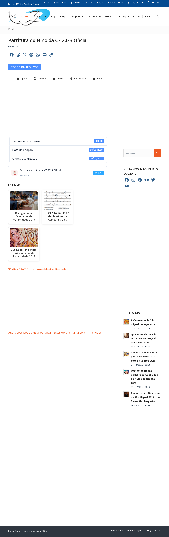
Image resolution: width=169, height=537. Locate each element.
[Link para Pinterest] (148, 2)
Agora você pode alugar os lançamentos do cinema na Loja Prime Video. (55, 332)
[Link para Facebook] (128, 2)
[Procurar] (157, 16)
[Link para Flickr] (153, 2)
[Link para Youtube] (143, 2)
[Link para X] (133, 2)
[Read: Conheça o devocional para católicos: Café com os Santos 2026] (126, 354)
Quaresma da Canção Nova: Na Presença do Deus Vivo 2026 (144, 338)
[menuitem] (46, 2)
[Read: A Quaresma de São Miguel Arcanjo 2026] (126, 322)
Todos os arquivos (24, 67)
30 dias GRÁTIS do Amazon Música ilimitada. (37, 269)
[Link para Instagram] (138, 2)
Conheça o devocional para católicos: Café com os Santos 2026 (144, 356)
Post (11, 29)
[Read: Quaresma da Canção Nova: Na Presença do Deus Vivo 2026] (126, 336)
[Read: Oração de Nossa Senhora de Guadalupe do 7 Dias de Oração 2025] (126, 372)
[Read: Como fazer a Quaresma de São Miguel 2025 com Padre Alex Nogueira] (126, 394)
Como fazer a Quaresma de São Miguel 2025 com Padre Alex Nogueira (145, 397)
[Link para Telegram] (158, 2)
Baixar (98, 172)
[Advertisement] (57, 109)
